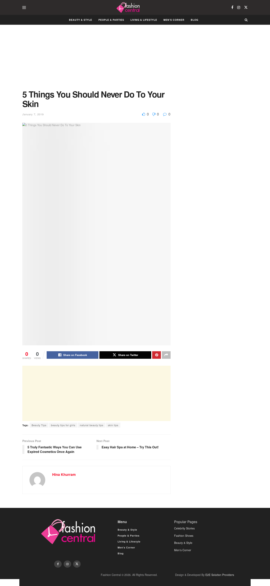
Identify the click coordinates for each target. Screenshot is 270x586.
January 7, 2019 (33, 114)
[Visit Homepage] (128, 7)
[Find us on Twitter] (246, 7)
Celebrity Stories (184, 528)
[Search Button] (246, 20)
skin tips (113, 425)
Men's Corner (182, 550)
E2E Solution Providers (219, 575)
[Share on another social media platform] (166, 355)
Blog (194, 20)
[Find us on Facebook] (232, 7)
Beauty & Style (80, 20)
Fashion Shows (183, 536)
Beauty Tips (39, 425)
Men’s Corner (173, 20)
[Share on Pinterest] (156, 355)
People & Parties (111, 20)
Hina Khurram (64, 474)
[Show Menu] (24, 7)
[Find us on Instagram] (238, 7)
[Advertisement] (96, 60)
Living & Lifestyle (143, 20)
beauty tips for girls (63, 425)
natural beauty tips (91, 425)
